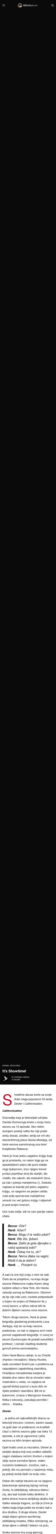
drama (5, 1065)
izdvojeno (15, 1065)
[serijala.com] (28, 5)
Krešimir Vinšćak (21, 1077)
